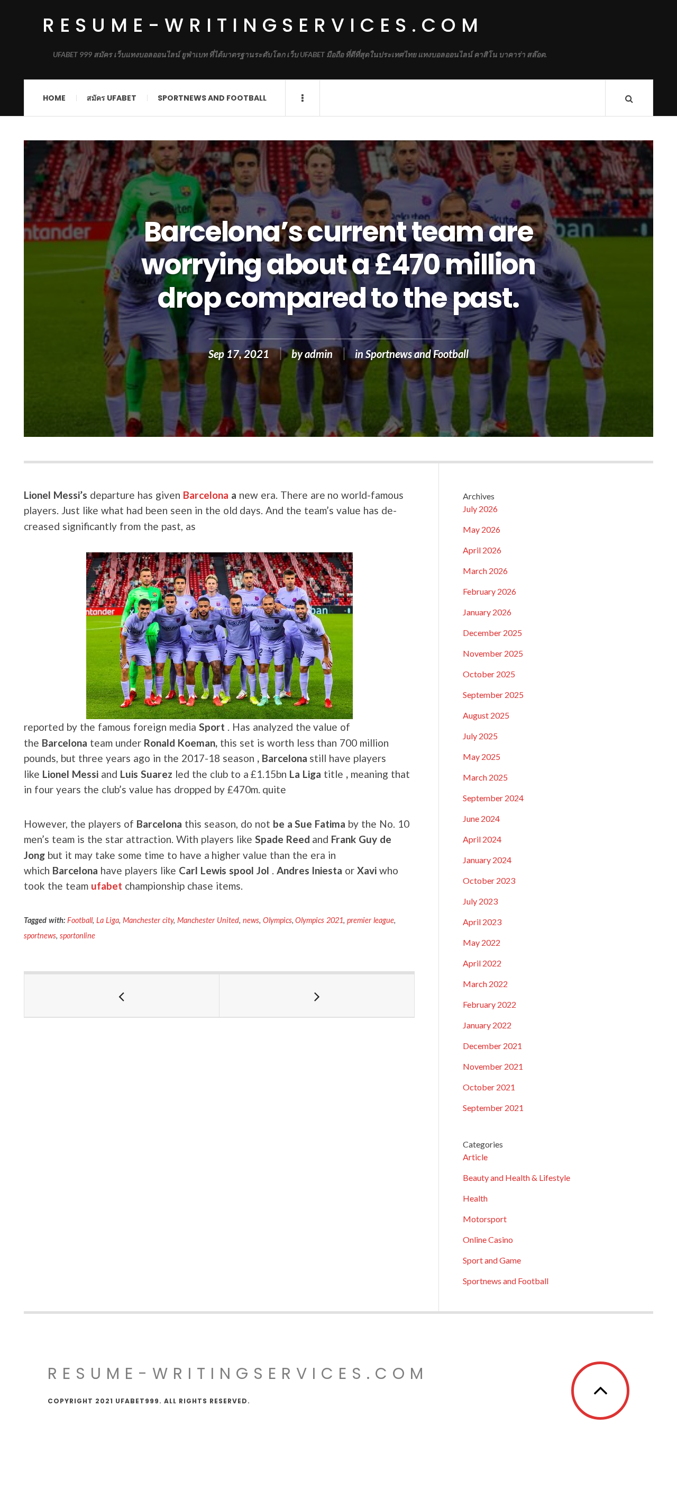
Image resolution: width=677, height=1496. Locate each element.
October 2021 (489, 1087)
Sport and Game (492, 1260)
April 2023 (482, 922)
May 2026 (481, 529)
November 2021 (493, 1066)
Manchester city (148, 920)
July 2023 (480, 901)
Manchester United (208, 920)
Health (475, 1198)
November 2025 (493, 653)
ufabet (106, 886)
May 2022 (481, 942)
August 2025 (486, 715)
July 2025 (480, 736)
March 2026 (485, 571)
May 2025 (481, 756)
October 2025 (489, 674)
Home (54, 98)
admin (319, 353)
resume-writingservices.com (262, 25)
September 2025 (493, 694)
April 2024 (482, 839)
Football (80, 920)
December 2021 (492, 1046)
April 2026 (482, 550)
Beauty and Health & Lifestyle (516, 1177)
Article (475, 1157)
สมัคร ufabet (111, 98)
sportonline (77, 935)
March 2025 (485, 777)
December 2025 (492, 633)
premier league (370, 920)
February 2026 (489, 591)
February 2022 (489, 1004)
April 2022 (482, 963)
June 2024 (481, 818)
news (251, 920)
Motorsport (485, 1219)
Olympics (277, 920)
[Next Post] (317, 995)
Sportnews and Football (212, 98)
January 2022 (487, 1025)
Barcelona (207, 495)
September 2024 (493, 798)
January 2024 (487, 860)
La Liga (107, 920)
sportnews (40, 935)
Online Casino (488, 1239)
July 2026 (480, 509)
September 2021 (493, 1108)
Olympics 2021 (319, 920)
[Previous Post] (121, 995)
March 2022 (485, 984)
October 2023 (489, 880)
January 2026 (487, 612)
